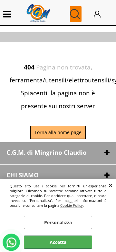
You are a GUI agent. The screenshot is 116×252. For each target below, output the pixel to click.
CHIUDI (111, 185)
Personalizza (58, 222)
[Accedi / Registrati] (102, 14)
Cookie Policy (71, 205)
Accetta (58, 242)
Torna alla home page (58, 132)
